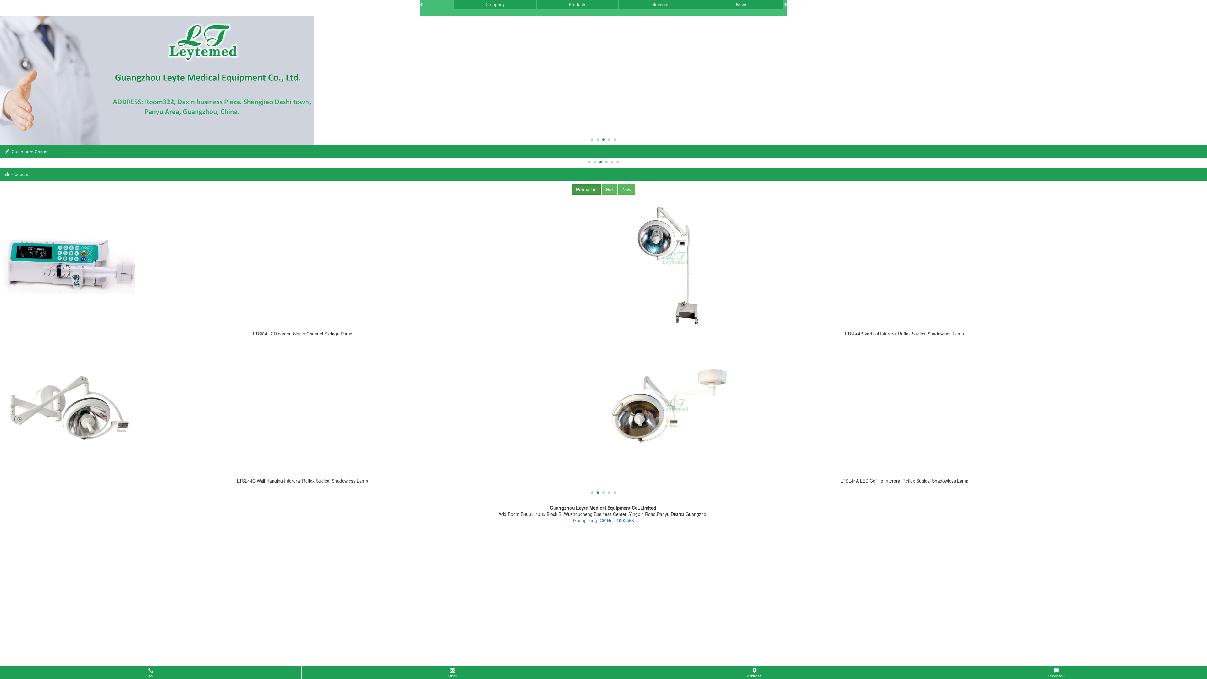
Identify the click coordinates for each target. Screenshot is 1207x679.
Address (754, 675)
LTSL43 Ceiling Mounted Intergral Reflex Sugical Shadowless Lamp (904, 333)
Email (452, 675)
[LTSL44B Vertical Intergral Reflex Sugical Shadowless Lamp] (302, 264)
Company (495, 4)
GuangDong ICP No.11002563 (603, 520)
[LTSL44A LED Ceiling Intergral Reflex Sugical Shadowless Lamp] (302, 411)
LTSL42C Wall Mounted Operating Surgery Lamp (904, 481)
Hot (609, 189)
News (741, 4)
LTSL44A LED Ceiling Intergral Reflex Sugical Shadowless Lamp (303, 481)
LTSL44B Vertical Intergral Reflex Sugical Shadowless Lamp (302, 333)
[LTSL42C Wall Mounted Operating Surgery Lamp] (904, 411)
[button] (603, 672)
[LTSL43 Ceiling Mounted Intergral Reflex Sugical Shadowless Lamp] (904, 264)
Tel (150, 675)
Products (577, 4)
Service (659, 4)
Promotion (586, 189)
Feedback (1056, 675)
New (626, 189)
